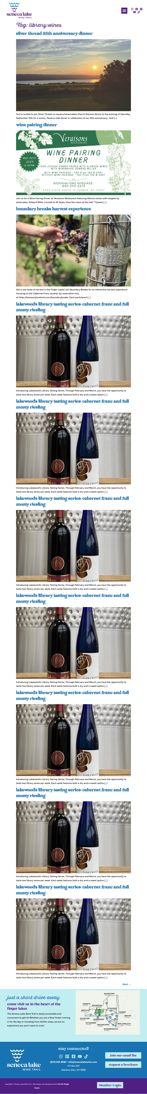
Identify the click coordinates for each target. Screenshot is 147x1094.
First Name (38, 539)
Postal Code (39, 553)
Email (35, 525)
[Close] (114, 501)
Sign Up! (73, 582)
